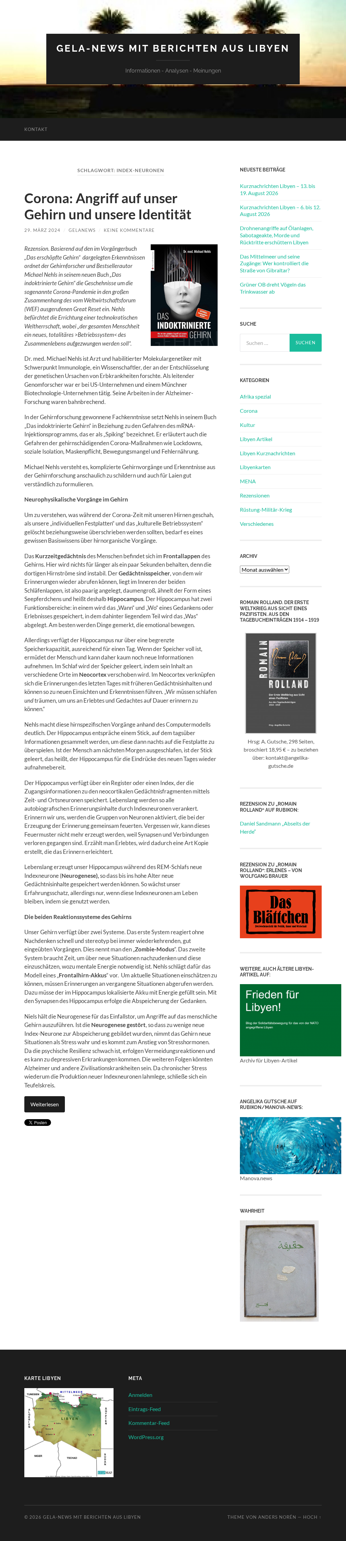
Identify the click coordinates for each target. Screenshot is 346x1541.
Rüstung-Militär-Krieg (266, 509)
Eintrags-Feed (144, 1409)
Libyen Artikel (256, 439)
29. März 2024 (42, 230)
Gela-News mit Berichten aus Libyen (173, 48)
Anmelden (140, 1394)
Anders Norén (277, 1517)
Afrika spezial (255, 396)
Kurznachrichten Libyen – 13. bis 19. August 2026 (277, 189)
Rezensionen (255, 495)
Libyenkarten (255, 467)
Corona (248, 410)
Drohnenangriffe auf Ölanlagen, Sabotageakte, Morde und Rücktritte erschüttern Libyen (276, 235)
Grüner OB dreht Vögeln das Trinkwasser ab (273, 288)
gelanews (82, 230)
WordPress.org (146, 1437)
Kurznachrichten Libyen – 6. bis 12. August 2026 (280, 210)
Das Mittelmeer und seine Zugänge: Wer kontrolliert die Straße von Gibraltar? (274, 263)
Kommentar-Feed (149, 1423)
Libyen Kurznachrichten (267, 453)
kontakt (36, 129)
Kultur (247, 425)
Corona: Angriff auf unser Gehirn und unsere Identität (107, 206)
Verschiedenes (257, 523)
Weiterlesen (44, 1104)
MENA (248, 481)
